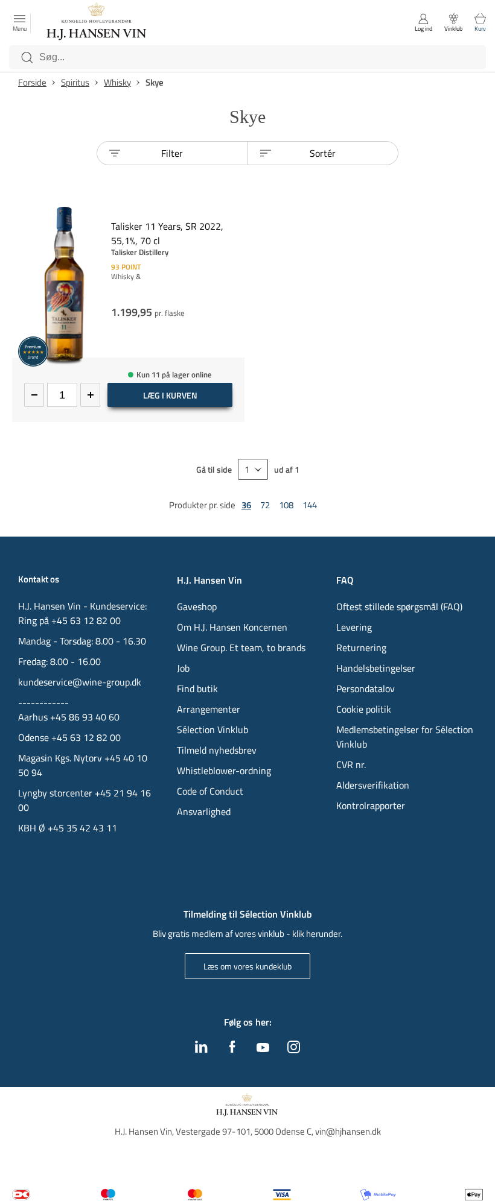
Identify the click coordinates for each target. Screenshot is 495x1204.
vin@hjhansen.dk (348, 1131)
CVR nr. (351, 764)
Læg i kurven (170, 395)
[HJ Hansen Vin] (97, 22)
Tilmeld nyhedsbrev (217, 750)
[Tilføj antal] (90, 395)
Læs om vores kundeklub (247, 966)
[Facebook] (232, 1049)
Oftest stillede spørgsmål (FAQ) (399, 606)
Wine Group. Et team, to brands (241, 647)
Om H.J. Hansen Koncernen (232, 627)
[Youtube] (263, 1048)
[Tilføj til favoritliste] (239, 214)
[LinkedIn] (201, 1049)
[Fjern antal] (34, 395)
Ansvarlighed (204, 811)
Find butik (197, 688)
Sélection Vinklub (212, 729)
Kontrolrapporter (370, 805)
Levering (354, 627)
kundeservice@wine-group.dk (79, 682)
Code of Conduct (210, 791)
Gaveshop (197, 606)
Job (183, 668)
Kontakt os (38, 579)
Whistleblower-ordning (224, 770)
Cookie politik (365, 709)
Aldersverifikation (372, 785)
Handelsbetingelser (375, 668)
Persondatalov (365, 688)
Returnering (361, 647)
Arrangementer (208, 709)
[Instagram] (293, 1049)
